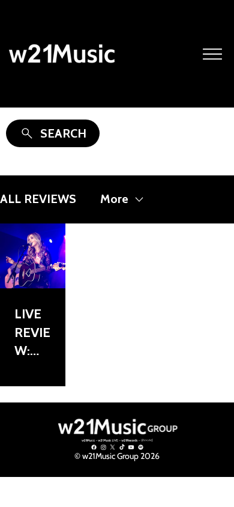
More (114, 199)
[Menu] (213, 54)
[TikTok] (122, 447)
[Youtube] (131, 447)
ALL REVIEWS (38, 199)
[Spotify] (140, 447)
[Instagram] (103, 447)
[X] (112, 447)
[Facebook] (94, 447)
